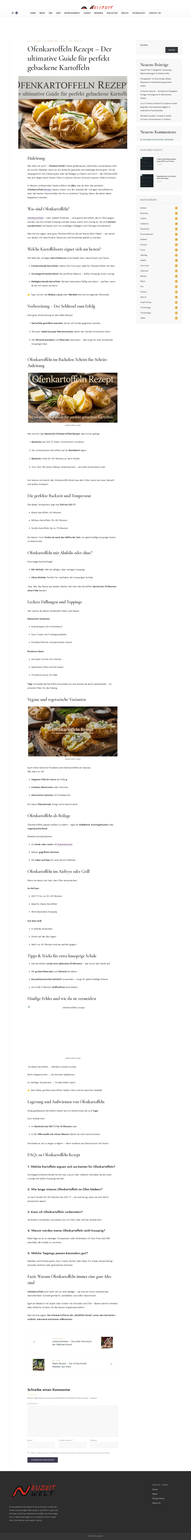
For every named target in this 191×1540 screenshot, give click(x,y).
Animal (143, 208)
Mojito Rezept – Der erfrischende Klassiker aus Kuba (69, 1364)
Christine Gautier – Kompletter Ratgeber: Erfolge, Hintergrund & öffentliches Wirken (159, 95)
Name (30, 1440)
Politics (143, 292)
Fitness (143, 244)
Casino (87, 13)
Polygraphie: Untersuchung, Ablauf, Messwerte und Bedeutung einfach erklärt (156, 82)
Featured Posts (151, 150)
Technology (138, 13)
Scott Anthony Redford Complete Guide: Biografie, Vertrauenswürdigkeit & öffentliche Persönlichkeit (158, 107)
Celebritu (144, 223)
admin (39, 41)
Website (93, 1440)
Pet (142, 286)
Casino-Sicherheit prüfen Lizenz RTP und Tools (166, 160)
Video (143, 318)
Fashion (143, 239)
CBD (50, 13)
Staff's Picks (145, 302)
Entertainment (72, 13)
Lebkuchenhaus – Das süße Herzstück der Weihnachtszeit (72, 1342)
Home (33, 13)
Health (124, 13)
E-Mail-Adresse (66, 1440)
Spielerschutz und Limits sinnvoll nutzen (166, 177)
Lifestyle (144, 271)
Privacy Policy (158, 1498)
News (42, 13)
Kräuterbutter (65, 844)
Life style (144, 265)
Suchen (144, 45)
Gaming (143, 255)
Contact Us (155, 13)
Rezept (48, 189)
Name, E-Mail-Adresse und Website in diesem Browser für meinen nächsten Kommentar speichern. (70, 1453)
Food (70, 41)
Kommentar (32, 1404)
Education (112, 13)
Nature (143, 276)
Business (98, 13)
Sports (143, 297)
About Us (156, 1503)
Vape (58, 13)
